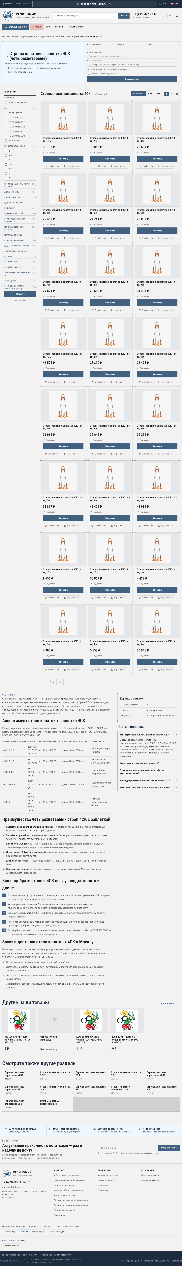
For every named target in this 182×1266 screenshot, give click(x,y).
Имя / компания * (94, 44)
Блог (48, 26)
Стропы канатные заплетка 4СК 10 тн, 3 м (156, 139)
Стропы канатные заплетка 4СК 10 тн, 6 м (156, 211)
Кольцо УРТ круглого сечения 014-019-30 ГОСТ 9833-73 (126, 1039)
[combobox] (85, 16)
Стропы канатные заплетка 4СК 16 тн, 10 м (109, 571)
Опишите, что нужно (95, 60)
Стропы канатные (61, 36)
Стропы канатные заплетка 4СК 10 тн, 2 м (109, 139)
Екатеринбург (10, 1231)
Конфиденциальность (149, 1153)
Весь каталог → (170, 1003)
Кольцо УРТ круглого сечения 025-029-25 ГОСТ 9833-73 (90, 1039)
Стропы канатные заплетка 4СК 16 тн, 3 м (156, 643)
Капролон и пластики (64, 1195)
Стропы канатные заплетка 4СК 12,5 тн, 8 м (110, 499)
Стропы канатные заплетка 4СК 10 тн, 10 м (62, 139)
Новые (151, 93)
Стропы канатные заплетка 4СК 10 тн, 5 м (109, 211)
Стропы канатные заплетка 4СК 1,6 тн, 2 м (62, 643)
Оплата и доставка (11, 1246)
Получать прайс (168, 1147)
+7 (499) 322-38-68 (145, 14)
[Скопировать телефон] (29, 1182)
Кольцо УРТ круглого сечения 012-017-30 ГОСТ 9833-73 (18, 1039)
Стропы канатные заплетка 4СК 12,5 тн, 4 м (63, 427)
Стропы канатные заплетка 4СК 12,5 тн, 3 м (157, 355)
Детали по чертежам (64, 1185)
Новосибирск (38, 1231)
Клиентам (104, 1170)
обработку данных (108, 74)
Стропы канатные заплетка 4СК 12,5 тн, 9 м (157, 499)
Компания (147, 1170)
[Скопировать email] (110, 4)
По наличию (138, 93)
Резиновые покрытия (64, 1210)
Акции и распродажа (108, 1175)
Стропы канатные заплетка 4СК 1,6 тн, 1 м (156, 571)
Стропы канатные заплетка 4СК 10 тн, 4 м (62, 211)
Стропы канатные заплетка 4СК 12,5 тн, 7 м (63, 499)
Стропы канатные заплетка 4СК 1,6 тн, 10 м (62, 571)
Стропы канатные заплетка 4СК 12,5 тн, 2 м (110, 355)
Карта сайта (177, 1261)
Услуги (59, 26)
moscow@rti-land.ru (93, 3)
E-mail (150, 44)
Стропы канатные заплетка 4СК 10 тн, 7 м (62, 283)
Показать (20, 294)
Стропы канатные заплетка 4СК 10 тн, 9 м (156, 283)
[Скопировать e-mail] (25, 1187)
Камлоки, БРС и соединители (68, 1190)
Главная (6, 36)
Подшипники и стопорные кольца (71, 1205)
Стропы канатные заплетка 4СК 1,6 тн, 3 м (109, 643)
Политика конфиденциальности (155, 1261)
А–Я (158, 93)
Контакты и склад (150, 1180)
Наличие (8, 98)
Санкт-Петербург (56, 1231)
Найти (124, 15)
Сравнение (103, 1190)
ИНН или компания (94, 52)
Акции (38, 26)
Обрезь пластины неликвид (49, 1038)
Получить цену (132, 79)
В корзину (63, 158)
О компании (75, 26)
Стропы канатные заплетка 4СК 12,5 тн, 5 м (110, 427)
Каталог (15, 36)
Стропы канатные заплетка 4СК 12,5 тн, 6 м (157, 427)
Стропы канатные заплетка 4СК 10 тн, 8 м (109, 283)
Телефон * (121, 44)
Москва (24, 1231)
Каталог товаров (18, 27)
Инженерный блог (150, 1175)
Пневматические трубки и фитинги (71, 1200)
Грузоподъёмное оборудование (36, 36)
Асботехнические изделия (67, 1175)
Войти (164, 4)
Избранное (103, 1185)
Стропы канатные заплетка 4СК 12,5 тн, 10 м (63, 355)
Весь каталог (60, 1215)
